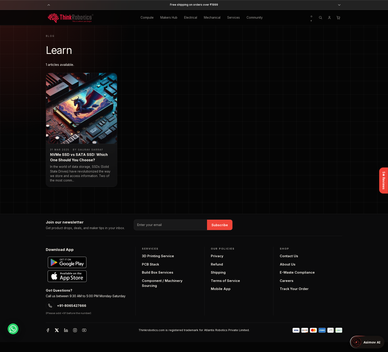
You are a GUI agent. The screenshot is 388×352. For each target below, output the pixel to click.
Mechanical (212, 17)
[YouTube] (84, 330)
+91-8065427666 (71, 306)
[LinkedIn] (66, 330)
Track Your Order (294, 289)
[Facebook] (48, 330)
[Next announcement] (339, 5)
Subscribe (220, 225)
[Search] (320, 17)
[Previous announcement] (49, 5)
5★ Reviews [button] (384, 180)
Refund (217, 264)
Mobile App (221, 289)
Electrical (190, 17)
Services (233, 17)
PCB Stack (150, 264)
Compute (147, 17)
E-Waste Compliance (297, 272)
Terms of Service (225, 281)
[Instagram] (75, 330)
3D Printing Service (158, 256)
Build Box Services (157, 272)
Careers (286, 281)
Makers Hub (168, 17)
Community (255, 17)
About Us (287, 264)
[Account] (329, 17)
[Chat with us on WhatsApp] (13, 328)
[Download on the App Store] (67, 276)
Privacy (217, 256)
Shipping (218, 272)
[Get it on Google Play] (67, 262)
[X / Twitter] (57, 330)
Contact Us (289, 256)
